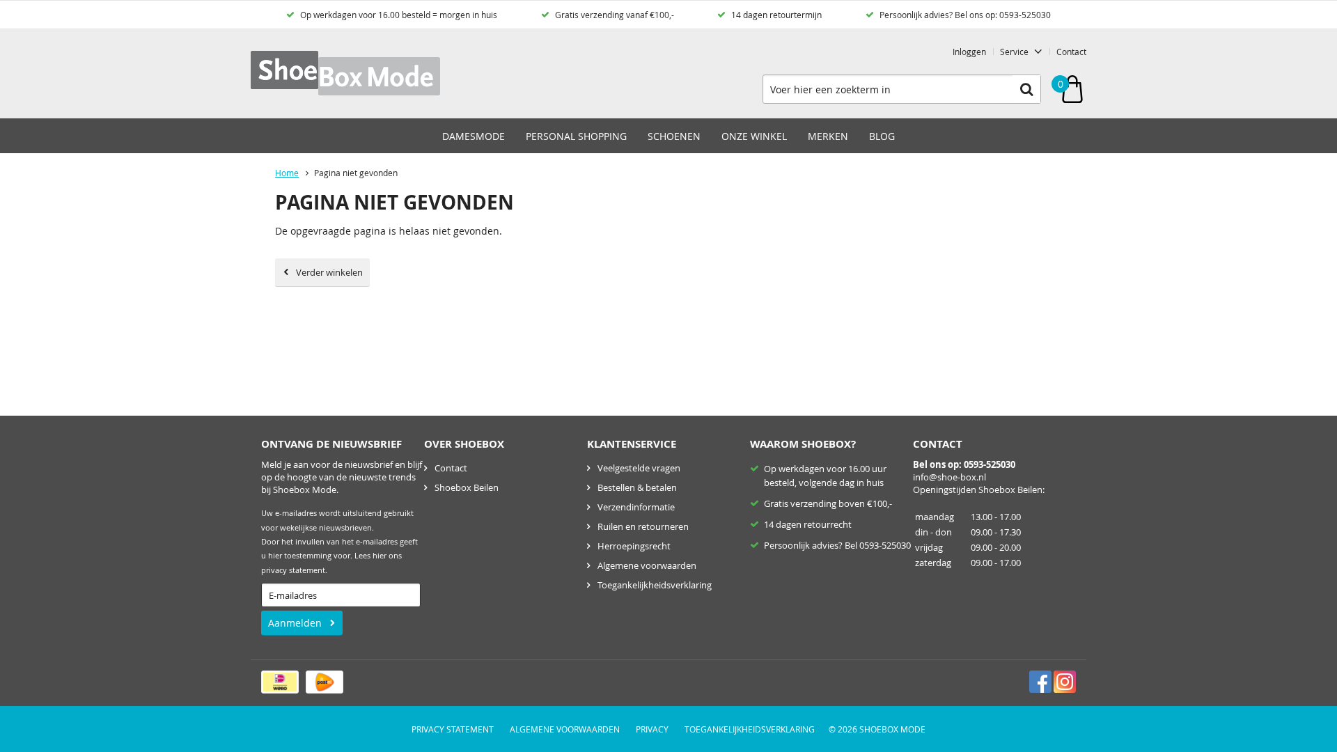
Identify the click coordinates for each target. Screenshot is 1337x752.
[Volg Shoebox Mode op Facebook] (1040, 682)
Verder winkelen (329, 272)
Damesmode (473, 136)
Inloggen (969, 51)
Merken (828, 136)
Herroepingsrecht (634, 546)
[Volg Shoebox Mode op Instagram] (1065, 682)
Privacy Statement (453, 729)
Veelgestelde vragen (638, 468)
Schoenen (674, 136)
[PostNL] (324, 682)
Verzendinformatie (636, 507)
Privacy (652, 729)
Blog (882, 136)
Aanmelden (295, 622)
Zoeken (1026, 89)
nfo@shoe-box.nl (950, 477)
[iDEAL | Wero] (280, 682)
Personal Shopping (576, 136)
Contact (1071, 51)
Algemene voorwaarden (646, 565)
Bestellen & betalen (637, 487)
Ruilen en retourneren (643, 526)
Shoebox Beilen (467, 487)
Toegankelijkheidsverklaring (654, 585)
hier (379, 556)
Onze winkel (754, 136)
